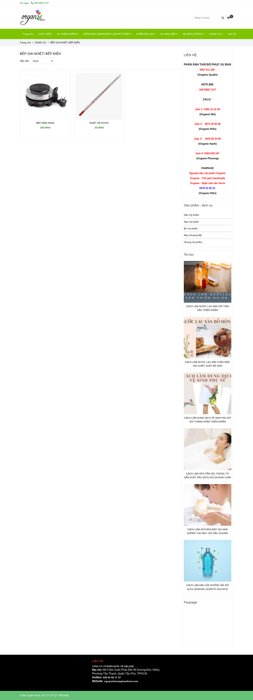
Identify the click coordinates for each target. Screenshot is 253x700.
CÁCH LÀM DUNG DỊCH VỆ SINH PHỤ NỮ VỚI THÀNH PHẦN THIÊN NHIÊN (207, 419)
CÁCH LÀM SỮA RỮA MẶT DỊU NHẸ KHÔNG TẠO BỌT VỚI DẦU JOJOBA (207, 531)
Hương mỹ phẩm (193, 242)
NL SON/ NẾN (168, 34)
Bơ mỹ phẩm (191, 228)
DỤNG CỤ (215, 34)
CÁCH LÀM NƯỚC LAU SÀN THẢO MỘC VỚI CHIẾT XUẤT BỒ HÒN (207, 364)
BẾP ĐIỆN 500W (45, 123)
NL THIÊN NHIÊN (67, 34)
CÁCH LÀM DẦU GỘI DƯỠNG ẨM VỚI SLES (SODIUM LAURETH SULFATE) (207, 587)
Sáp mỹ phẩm (191, 221)
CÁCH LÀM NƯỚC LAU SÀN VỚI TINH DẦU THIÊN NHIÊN (207, 308)
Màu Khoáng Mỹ (193, 235)
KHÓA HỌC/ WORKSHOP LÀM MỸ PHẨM (106, 34)
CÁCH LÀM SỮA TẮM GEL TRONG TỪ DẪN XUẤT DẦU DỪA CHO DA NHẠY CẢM (207, 475)
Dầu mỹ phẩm (191, 214)
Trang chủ (27, 34)
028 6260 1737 (41, 3)
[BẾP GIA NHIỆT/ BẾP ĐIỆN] (33, 17)
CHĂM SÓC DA (145, 34)
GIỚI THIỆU (45, 34)
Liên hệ (232, 34)
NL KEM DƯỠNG (193, 34)
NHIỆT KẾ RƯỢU (99, 123)
